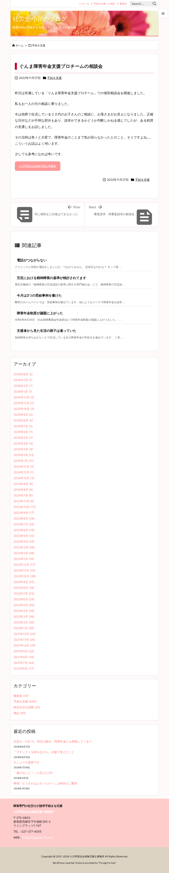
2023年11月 (24, 501)
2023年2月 (24, 553)
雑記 (112, 3)
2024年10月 (24, 478)
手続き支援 (100, 3)
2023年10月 (25, 507)
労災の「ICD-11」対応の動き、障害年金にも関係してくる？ (53, 741)
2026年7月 (23, 380)
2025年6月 (23, 432)
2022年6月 (24, 599)
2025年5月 (23, 437)
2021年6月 (24, 668)
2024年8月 (23, 489)
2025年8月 (23, 420)
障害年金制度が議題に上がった (40, 313)
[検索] (154, 3)
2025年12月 (24, 397)
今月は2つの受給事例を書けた (39, 295)
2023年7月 (24, 524)
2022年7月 (24, 593)
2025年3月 (23, 449)
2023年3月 (24, 547)
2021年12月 (24, 634)
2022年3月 (24, 616)
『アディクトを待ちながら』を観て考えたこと (44, 752)
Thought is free (107, 862)
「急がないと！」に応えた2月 (33, 772)
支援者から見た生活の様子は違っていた (46, 331)
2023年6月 (24, 530)
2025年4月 (23, 443)
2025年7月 (23, 426)
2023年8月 (24, 518)
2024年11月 (24, 472)
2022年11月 (24, 570)
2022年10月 (25, 576)
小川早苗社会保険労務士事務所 (37, 166)
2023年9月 (24, 512)
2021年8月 (24, 657)
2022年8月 (24, 587)
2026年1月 (23, 391)
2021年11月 (24, 639)
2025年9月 (23, 414)
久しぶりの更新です (27, 762)
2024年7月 (23, 495)
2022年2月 (24, 622)
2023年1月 (24, 559)
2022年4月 (24, 611)
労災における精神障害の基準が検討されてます (51, 278)
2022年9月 (24, 582)
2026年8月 (23, 374)
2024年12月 (24, 466)
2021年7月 (24, 662)
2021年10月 (25, 645)
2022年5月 (24, 605)
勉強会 (123, 3)
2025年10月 (24, 409)
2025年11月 (24, 403)
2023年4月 (24, 541)
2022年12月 (24, 564)
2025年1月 (24, 460)
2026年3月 (23, 385)
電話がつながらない (32, 260)
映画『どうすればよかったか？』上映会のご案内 (45, 783)
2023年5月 (24, 535)
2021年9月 (24, 651)
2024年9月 (23, 484)
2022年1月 (24, 628)
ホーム (85, 3)
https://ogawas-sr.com (37, 837)
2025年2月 (24, 455)
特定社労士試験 (27, 707)
